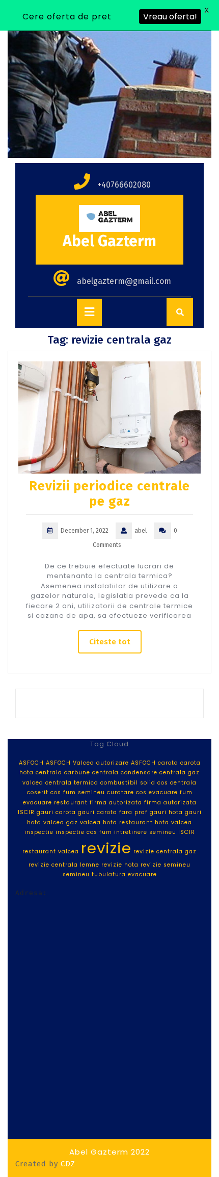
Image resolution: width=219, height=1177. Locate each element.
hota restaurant (128, 822)
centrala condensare (124, 772)
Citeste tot (109, 641)
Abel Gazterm (109, 241)
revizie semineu (165, 865)
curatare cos (127, 792)
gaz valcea (83, 822)
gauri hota (166, 812)
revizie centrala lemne (64, 865)
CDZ (68, 1163)
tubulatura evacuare (124, 874)
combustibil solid (127, 783)
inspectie (38, 832)
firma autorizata (116, 802)
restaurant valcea (50, 851)
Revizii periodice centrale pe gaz (109, 494)
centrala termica (71, 783)
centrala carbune (63, 772)
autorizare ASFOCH (126, 763)
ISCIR (186, 832)
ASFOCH (31, 763)
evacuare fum (171, 792)
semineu (76, 874)
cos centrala (177, 783)
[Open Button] (89, 312)
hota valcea (173, 822)
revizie (106, 848)
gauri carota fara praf (113, 812)
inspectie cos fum (84, 832)
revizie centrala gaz (165, 851)
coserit (37, 792)
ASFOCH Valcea (70, 763)
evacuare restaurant (55, 802)
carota (168, 763)
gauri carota (56, 812)
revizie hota (120, 865)
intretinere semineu (145, 832)
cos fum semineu (77, 792)
